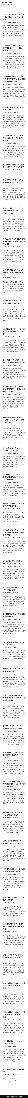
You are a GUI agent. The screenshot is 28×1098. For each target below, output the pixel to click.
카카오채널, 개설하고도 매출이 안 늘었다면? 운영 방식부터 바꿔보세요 (14, 241)
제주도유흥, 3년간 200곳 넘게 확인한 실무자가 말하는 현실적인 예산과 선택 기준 (14, 697)
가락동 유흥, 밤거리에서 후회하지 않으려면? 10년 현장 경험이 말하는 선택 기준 (14, 78)
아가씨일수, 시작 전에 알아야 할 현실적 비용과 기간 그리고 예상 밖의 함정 (13, 477)
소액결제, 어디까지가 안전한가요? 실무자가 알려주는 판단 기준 (14, 331)
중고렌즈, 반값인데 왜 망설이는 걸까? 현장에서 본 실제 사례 (13, 272)
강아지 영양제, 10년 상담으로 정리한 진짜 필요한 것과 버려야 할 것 (13, 755)
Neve (7, 1096)
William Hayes (8, 22)
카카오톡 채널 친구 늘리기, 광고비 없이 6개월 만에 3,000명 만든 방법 (13, 532)
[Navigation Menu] (25, 3)
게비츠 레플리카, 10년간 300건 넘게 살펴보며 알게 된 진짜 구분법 (14, 985)
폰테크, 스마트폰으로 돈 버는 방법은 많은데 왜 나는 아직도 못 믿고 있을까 (13, 210)
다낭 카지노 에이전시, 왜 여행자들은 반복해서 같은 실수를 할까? (13, 17)
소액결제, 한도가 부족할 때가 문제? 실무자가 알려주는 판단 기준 (13, 926)
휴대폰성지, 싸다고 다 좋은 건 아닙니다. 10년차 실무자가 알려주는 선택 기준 (13, 419)
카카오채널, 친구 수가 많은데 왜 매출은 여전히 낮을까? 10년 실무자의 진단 (14, 784)
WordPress (19, 1096)
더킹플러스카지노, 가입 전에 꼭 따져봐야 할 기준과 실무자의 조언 (13, 138)
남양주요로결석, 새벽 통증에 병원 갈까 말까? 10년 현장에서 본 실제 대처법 (14, 388)
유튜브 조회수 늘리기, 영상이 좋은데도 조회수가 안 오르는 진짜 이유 (13, 48)
